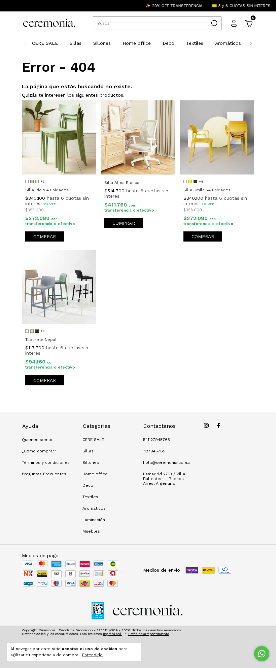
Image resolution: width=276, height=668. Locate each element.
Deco (168, 43)
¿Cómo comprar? (39, 451)
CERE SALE (45, 43)
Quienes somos (38, 439)
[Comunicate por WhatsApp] (261, 653)
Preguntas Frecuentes (44, 474)
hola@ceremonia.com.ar (167, 462)
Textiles (194, 43)
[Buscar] (213, 23)
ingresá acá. (112, 634)
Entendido (92, 655)
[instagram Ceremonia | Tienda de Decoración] (206, 425)
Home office (137, 43)
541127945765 (156, 439)
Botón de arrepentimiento (148, 634)
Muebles (91, 531)
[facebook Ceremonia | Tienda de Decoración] (218, 425)
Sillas (75, 43)
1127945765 (154, 451)
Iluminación (93, 519)
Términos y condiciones (46, 462)
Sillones (102, 43)
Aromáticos (228, 43)
